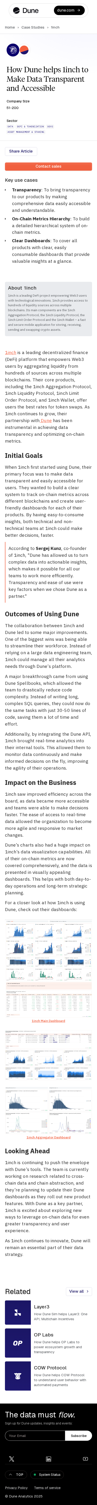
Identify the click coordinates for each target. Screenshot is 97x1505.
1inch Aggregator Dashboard (49, 1137)
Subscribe (79, 1436)
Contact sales (48, 166)
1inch (10, 352)
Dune (46, 420)
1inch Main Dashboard (48, 1021)
